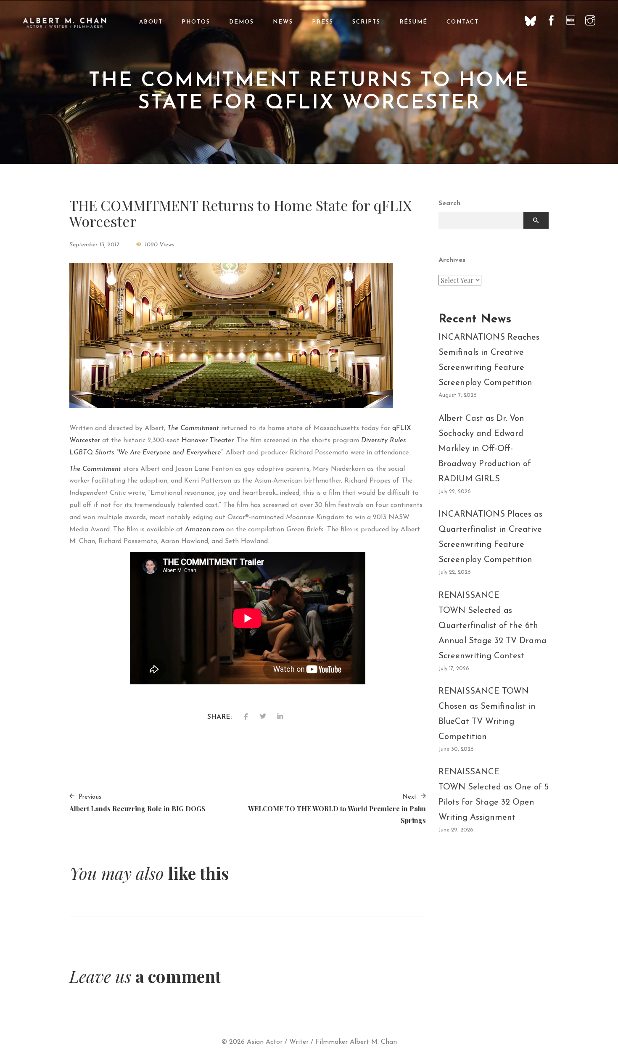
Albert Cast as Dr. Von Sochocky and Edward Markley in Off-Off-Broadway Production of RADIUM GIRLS (484, 448)
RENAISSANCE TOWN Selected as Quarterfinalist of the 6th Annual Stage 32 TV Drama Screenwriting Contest (492, 625)
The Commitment (193, 428)
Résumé (413, 22)
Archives (451, 260)
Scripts (366, 22)
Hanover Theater (207, 440)
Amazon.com (204, 529)
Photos (196, 22)
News (283, 22)
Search (449, 203)
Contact (462, 22)
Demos (241, 22)
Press (322, 22)
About (151, 22)
